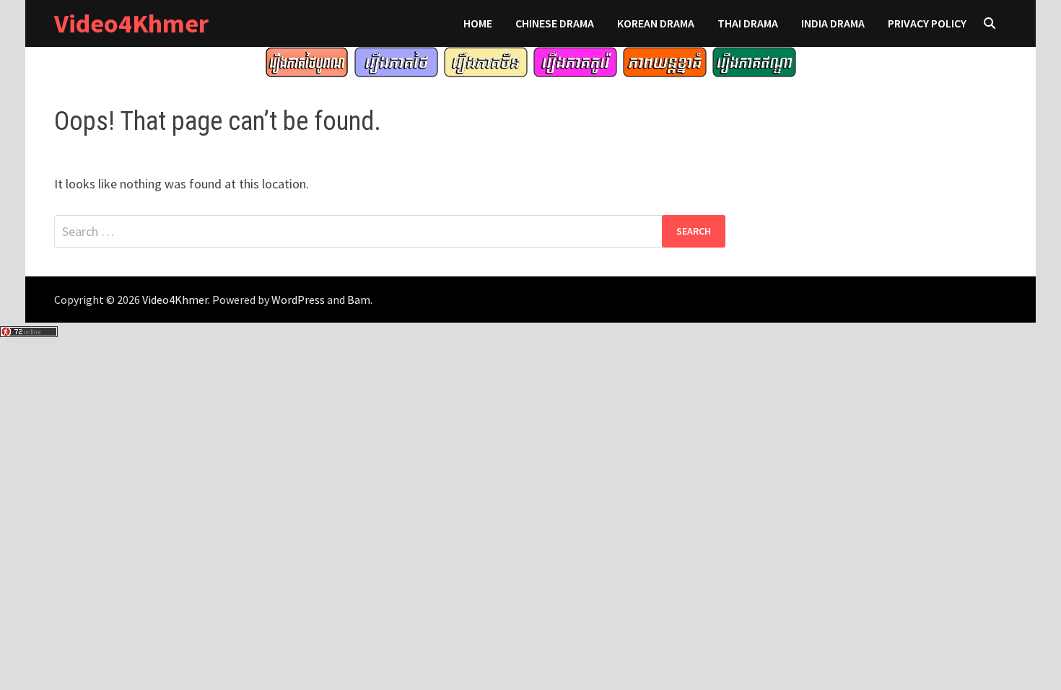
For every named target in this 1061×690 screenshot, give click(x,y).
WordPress (298, 299)
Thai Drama (747, 23)
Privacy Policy (927, 23)
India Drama (833, 23)
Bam (358, 299)
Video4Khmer (131, 23)
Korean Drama (655, 23)
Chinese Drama (554, 23)
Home (477, 23)
